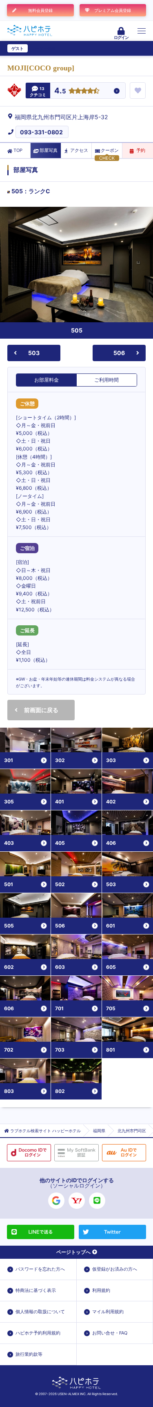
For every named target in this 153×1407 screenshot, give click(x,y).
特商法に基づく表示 (36, 1290)
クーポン (110, 150)
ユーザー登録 (43, 48)
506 (119, 352)
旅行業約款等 (29, 1354)
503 (34, 352)
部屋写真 (49, 150)
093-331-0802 (41, 132)
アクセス (79, 150)
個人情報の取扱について (40, 1311)
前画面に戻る (41, 709)
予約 (140, 150)
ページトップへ (73, 1252)
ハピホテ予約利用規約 (38, 1333)
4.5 (60, 91)
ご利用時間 (106, 380)
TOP (17, 150)
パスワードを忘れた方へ (40, 1269)
